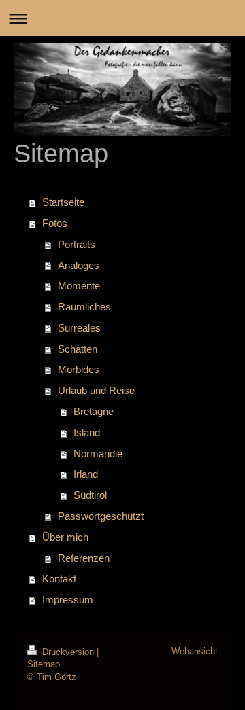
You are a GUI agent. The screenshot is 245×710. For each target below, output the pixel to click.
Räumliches (84, 307)
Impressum (67, 599)
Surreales (79, 328)
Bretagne (94, 411)
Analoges (78, 265)
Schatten (77, 349)
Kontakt (59, 578)
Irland (86, 474)
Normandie (98, 453)
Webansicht (195, 651)
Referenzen (84, 558)
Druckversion (68, 652)
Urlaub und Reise (96, 390)
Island (87, 432)
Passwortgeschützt (101, 516)
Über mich (65, 537)
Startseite (63, 202)
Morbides (78, 369)
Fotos (54, 223)
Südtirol (90, 495)
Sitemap (43, 664)
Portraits (76, 244)
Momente (79, 285)
